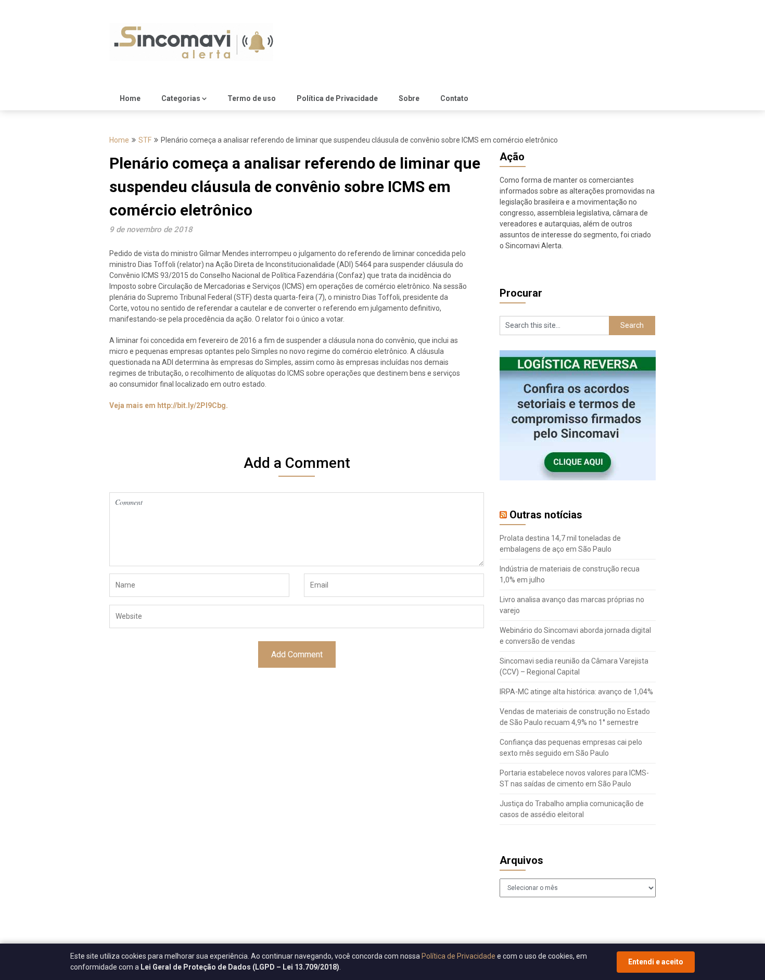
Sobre (409, 98)
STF (144, 140)
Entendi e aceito (655, 962)
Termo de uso (251, 98)
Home (130, 98)
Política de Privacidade (337, 98)
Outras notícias (545, 514)
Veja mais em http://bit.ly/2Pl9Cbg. (168, 405)
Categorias (180, 98)
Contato (454, 98)
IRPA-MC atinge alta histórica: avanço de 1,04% (576, 692)
